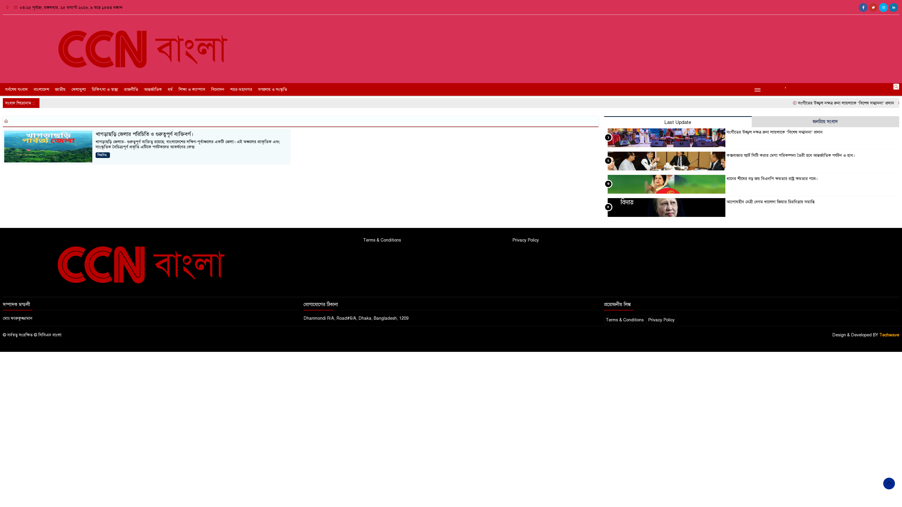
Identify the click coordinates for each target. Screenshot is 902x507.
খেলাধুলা (78, 89)
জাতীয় (60, 89)
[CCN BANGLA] (150, 47)
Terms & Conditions (382, 240)
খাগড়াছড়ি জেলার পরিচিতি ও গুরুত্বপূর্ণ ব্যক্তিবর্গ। (144, 134)
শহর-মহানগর (241, 89)
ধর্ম (170, 89)
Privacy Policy (525, 240)
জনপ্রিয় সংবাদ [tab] (825, 122)
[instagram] (883, 7)
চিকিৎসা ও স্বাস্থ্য (105, 89)
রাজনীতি (131, 89)
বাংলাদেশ (41, 89)
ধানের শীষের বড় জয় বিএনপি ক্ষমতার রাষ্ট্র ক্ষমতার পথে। (772, 178)
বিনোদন (217, 89)
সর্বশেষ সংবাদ (16, 89)
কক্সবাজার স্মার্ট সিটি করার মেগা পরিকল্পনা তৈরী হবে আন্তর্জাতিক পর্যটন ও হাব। (791, 155)
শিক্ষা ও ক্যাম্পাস (192, 89)
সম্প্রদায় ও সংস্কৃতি (272, 89)
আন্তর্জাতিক (153, 89)
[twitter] (873, 7)
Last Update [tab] (677, 122)
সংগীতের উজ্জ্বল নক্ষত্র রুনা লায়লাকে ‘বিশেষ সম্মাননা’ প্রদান (830, 103)
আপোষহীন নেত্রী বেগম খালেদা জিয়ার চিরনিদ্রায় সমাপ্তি (771, 201)
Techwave (889, 335)
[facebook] (863, 7)
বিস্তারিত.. (102, 155)
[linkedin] (893, 7)
